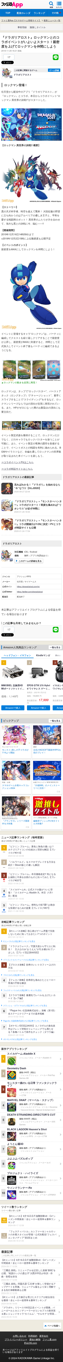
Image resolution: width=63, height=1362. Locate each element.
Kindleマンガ (43, 655)
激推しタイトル (38, 27)
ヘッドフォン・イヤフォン (17, 655)
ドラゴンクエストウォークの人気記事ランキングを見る (26, 960)
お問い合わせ (19, 1335)
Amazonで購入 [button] (13, 707)
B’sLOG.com (30, 1342)
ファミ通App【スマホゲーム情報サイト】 (21, 20)
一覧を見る (55, 647)
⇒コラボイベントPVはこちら (17, 462)
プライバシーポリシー (16, 1339)
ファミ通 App (12, 5)
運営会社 (43, 1335)
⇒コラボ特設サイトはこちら (17, 468)
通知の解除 (35, 1339)
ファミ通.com (49, 1339)
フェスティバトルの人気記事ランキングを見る (22, 990)
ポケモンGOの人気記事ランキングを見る (20, 1039)
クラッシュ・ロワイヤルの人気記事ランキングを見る (25, 1006)
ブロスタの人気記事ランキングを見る (18, 975)
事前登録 (22, 27)
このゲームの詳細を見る (30, 560)
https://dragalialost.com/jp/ (28, 586)
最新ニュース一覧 (52, 20)
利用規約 (32, 1335)
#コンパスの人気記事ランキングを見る (19, 941)
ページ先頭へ (53, 1325)
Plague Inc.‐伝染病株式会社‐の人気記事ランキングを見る (25, 1021)
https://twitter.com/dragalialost (30, 591)
